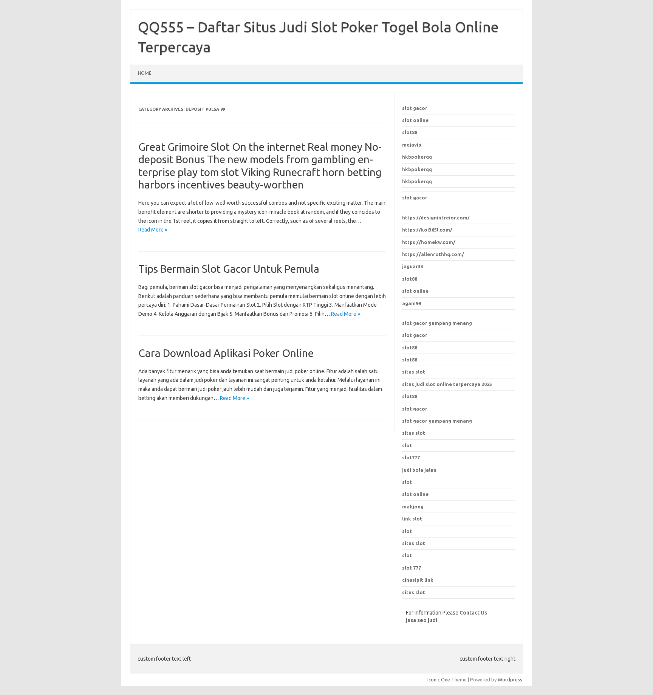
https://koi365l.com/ (427, 229)
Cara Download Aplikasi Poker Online (226, 353)
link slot (412, 518)
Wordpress (510, 679)
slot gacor (414, 108)
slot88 (409, 132)
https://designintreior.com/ (436, 217)
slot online (415, 120)
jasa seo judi (421, 620)
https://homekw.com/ (428, 242)
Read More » (152, 230)
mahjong (413, 506)
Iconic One (438, 679)
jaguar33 (412, 266)
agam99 (411, 303)
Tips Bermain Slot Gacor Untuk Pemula (228, 269)
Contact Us (473, 613)
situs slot (413, 371)
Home (145, 73)
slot (407, 482)
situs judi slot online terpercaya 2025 (447, 384)
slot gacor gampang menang (437, 323)
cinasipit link (417, 579)
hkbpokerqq (417, 156)
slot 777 (411, 567)
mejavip (411, 144)
